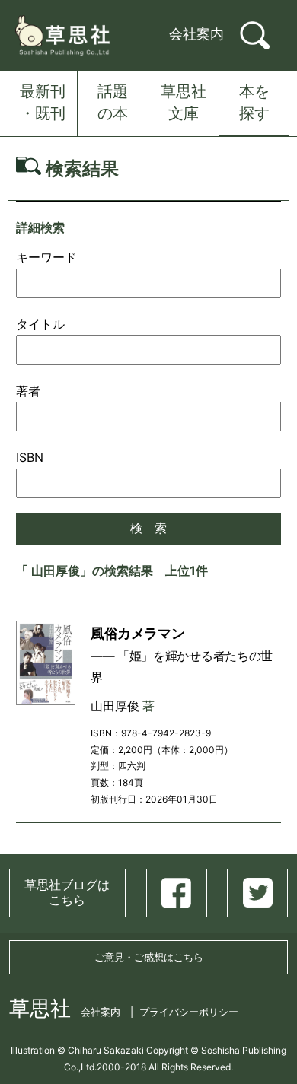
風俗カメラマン (137, 633)
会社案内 (196, 34)
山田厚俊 (115, 706)
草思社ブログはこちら (67, 892)
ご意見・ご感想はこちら (148, 957)
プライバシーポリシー (188, 1012)
